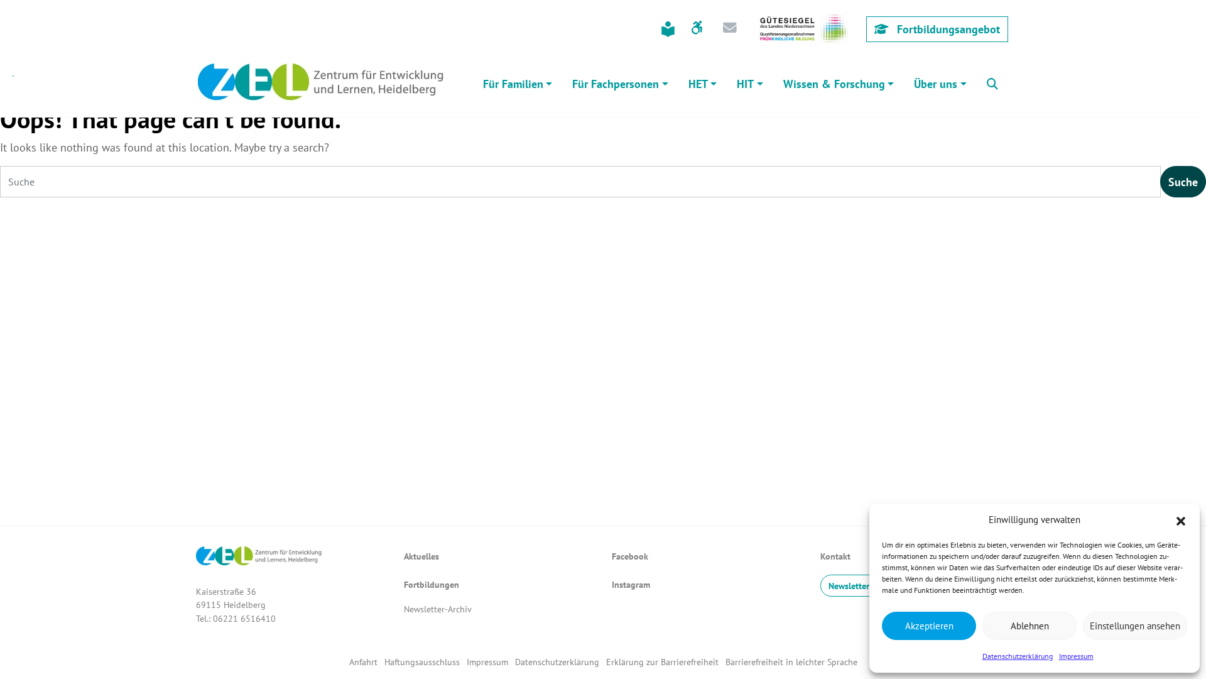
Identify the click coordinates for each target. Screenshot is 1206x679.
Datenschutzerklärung (1017, 656)
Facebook (630, 556)
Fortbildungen (431, 584)
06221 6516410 (244, 618)
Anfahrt (363, 662)
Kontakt (835, 556)
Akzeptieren (929, 626)
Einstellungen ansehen (1135, 626)
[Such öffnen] (992, 82)
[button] (1181, 520)
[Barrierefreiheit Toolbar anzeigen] (697, 28)
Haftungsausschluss (422, 662)
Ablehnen (1030, 626)
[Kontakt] (730, 28)
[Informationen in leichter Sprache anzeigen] (668, 29)
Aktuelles (421, 556)
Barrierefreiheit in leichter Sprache (791, 662)
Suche (1183, 182)
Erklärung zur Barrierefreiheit (662, 662)
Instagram (631, 584)
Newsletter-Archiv (438, 609)
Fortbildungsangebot (947, 29)
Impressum (1076, 656)
